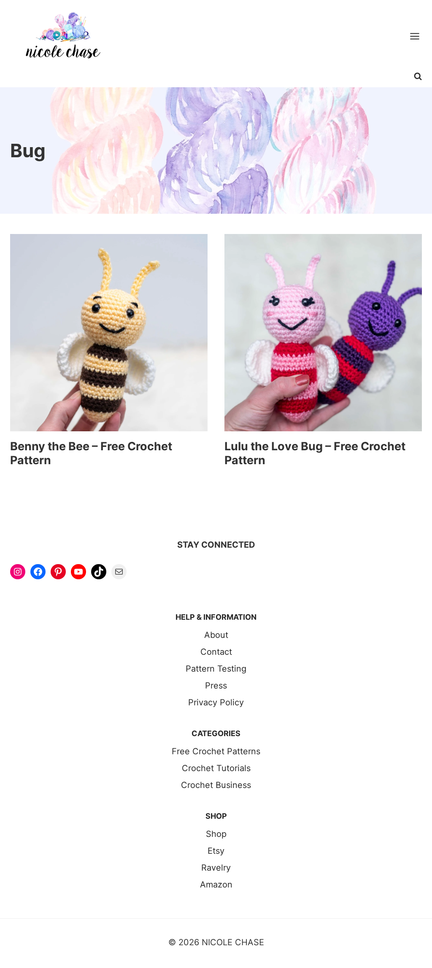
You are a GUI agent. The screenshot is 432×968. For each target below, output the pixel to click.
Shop (216, 834)
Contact (216, 652)
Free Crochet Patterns (216, 751)
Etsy (216, 851)
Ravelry (216, 868)
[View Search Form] (418, 80)
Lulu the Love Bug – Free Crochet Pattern (314, 453)
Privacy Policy (216, 702)
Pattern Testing (216, 669)
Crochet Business (216, 785)
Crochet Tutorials (216, 768)
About (216, 635)
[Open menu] (419, 36)
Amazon (216, 884)
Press (216, 685)
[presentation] (109, 332)
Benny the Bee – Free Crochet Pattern (91, 453)
